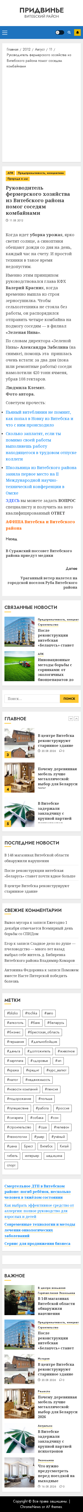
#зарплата (15, 1060)
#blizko (12, 1013)
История (43, 1359)
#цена (12, 1146)
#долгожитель (38, 1051)
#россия (62, 1108)
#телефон (61, 1127)
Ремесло (44, 1391)
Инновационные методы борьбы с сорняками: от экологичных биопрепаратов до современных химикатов (55, 674)
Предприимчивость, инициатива (41, 173)
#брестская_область (44, 1032)
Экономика (67, 1293)
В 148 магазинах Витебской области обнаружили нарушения (56, 1306)
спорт (11, 1165)
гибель (12, 1155)
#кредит (32, 1070)
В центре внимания (51, 1288)
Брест (28, 1146)
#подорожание (19, 1098)
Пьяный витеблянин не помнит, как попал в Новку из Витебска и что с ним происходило (39, 418)
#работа (42, 1108)
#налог (12, 1079)
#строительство (19, 1127)
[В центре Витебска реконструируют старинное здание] (19, 743)
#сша (42, 1127)
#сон (54, 1117)
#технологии (17, 1136)
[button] (4, 32)
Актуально (45, 1426)
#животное (66, 1051)
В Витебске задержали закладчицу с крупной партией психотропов (54, 813)
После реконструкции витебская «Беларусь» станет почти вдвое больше (57, 640)
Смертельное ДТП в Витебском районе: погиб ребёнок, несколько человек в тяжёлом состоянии (37, 1192)
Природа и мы (18, 179)
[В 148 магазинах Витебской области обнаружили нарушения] (19, 1300)
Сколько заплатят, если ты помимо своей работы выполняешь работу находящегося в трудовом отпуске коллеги (41, 446)
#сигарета (15, 1117)
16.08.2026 (49, 1487)
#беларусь (55, 1022)
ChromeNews (30, 1506)
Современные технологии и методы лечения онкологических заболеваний (39, 1230)
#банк (35, 1022)
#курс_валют (56, 1070)
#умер (39, 1136)
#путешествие (18, 1108)
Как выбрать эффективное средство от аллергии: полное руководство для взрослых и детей (39, 1211)
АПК (10, 173)
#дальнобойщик (44, 1041)
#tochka (31, 1013)
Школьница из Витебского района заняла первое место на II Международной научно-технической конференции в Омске (41, 480)
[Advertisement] (41, 115)
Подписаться (77, 32)
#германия (15, 1041)
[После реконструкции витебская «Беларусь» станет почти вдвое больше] (19, 632)
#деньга (13, 1051)
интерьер (32, 1155)
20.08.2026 (49, 751)
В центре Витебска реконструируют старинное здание (56, 740)
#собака (36, 1117)
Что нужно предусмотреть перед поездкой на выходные (56, 1473)
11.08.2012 (16, 221)
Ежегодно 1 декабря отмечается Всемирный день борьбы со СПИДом (38, 928)
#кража (13, 1070)
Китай (64, 1146)
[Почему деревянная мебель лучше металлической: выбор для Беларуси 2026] (19, 778)
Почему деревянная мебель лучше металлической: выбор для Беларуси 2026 (57, 778)
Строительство (48, 625)
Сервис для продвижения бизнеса (37, 1243)
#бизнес (14, 1032)
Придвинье (41, 10)
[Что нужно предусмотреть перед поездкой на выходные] (19, 1472)
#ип (58, 1060)
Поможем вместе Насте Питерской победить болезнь (41, 976)
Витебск (46, 1146)
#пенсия (51, 1089)
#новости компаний (22, 1089)
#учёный (58, 1136)
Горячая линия (48, 1293)
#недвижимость (37, 1079)
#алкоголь (15, 1022)
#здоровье (39, 1060)
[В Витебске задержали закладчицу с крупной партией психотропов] (19, 812)
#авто (48, 1013)
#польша (45, 1098)
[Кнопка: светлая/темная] (59, 32)
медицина (54, 1155)
